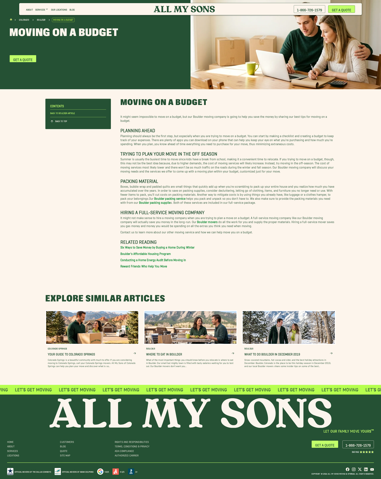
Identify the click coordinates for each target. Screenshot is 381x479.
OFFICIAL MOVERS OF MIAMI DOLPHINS (78, 471)
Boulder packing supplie (154, 202)
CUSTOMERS (67, 441)
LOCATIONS (13, 455)
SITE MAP (65, 455)
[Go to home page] (11, 20)
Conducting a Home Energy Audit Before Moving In (153, 259)
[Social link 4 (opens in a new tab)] (366, 470)
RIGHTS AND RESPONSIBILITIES (132, 441)
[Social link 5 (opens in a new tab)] (372, 470)
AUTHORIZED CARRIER (127, 455)
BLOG (63, 446)
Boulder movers (207, 221)
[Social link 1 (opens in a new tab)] (347, 470)
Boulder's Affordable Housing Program (145, 253)
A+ (136, 471)
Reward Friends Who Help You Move (143, 265)
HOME (10, 441)
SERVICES (12, 450)
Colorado (24, 20)
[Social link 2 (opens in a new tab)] (354, 470)
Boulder (41, 20)
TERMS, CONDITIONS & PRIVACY (132, 446)
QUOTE (63, 450)
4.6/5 (107, 471)
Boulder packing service (169, 198)
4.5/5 (122, 471)
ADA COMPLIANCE (124, 450)
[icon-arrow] (135, 353)
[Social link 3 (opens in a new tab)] (360, 470)
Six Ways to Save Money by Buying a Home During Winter (157, 246)
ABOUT (11, 446)
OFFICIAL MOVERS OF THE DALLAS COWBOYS (33, 471)
